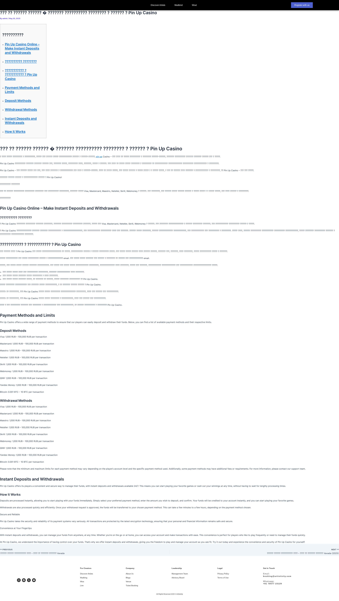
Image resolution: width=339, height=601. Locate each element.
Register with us (301, 5)
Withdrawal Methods (21, 109)
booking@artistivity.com (277, 576)
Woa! (194, 5)
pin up (99, 156)
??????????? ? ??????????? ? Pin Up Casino (21, 74)
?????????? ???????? (21, 61)
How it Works (15, 131)
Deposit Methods (18, 101)
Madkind (179, 5)
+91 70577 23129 (272, 584)
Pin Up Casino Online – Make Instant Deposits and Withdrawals (22, 48)
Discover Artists (158, 5)
